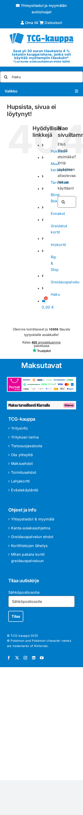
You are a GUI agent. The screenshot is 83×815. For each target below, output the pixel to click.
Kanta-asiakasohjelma (30, 528)
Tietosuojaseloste (26, 446)
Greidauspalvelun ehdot (32, 536)
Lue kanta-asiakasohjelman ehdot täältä (42, 61)
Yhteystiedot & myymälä (32, 519)
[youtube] (42, 658)
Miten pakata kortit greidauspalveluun (28, 557)
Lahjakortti (20, 481)
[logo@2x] (41, 32)
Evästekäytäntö (24, 490)
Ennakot (58, 213)
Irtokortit (58, 244)
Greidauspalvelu (65, 282)
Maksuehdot (22, 463)
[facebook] (9, 658)
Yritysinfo (19, 428)
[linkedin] (33, 658)
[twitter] (17, 658)
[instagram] (25, 658)
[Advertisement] (41, 724)
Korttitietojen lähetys (29, 545)
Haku (55, 294)
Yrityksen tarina (25, 437)
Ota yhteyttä (22, 454)
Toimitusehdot (23, 472)
